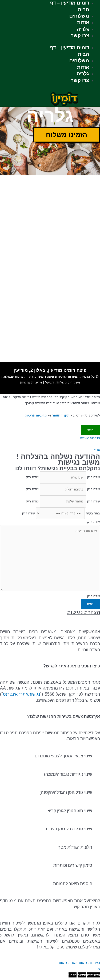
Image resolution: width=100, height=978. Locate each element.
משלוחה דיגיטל (55, 382)
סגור (90, 429)
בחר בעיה (93, 513)
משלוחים (79, 16)
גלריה (83, 29)
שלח (90, 603)
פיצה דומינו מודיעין (39, 376)
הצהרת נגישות (89, 962)
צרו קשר (80, 35)
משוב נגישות (68, 962)
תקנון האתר (60, 415)
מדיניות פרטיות (31, 382)
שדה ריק (93, 477)
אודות (83, 22)
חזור (97, 450)
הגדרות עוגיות (90, 437)
